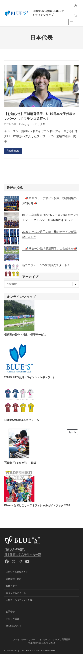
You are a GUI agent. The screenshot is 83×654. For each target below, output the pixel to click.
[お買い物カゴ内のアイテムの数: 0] (76, 16)
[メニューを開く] (71, 22)
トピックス (38, 124)
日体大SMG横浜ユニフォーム (21, 420)
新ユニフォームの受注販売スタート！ (46, 265)
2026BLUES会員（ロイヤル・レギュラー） (29, 377)
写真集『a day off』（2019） (21, 462)
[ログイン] (76, 5)
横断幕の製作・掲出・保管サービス (25, 334)
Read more (13, 150)
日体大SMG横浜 (14, 549)
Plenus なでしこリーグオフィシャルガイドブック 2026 (37, 505)
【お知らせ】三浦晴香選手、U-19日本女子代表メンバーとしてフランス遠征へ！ (40, 116)
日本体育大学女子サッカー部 (22, 554)
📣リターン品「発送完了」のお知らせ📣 (49, 248)
